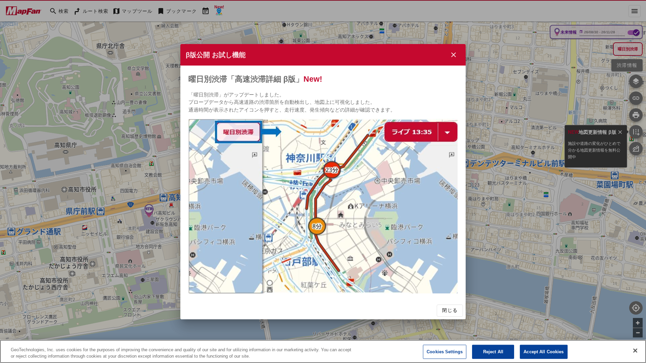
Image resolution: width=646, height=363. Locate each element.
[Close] (635, 350)
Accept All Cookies (544, 351)
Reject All (493, 351)
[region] (323, 351)
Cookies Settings (445, 351)
